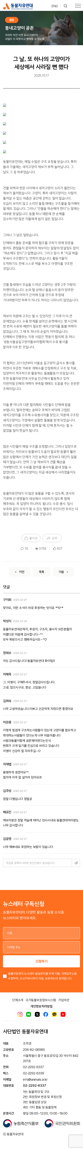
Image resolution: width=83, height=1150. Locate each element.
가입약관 (63, 1000)
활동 (11, 20)
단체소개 (17, 1000)
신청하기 (41, 961)
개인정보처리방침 (41, 1006)
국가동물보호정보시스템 (41, 1000)
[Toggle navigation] (78, 6)
